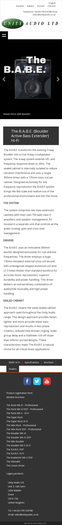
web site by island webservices (35, 523)
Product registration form (19, 393)
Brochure (48, 362)
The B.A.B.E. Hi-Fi (15, 453)
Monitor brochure (15, 397)
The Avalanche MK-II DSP (19, 457)
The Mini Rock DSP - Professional (23, 429)
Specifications (32, 362)
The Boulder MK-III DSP (18, 437)
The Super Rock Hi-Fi (17, 421)
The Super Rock (14, 417)
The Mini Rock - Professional (21, 425)
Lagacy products (14, 473)
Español (20, 5)
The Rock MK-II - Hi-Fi (17, 413)
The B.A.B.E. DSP (15, 449)
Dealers (13, 368)
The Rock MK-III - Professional (22, 405)
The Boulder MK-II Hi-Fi (18, 445)
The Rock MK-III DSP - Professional (24, 409)
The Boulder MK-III (16, 433)
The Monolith (13, 461)
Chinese (52, 5)
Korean (41, 5)
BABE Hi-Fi (14, 362)
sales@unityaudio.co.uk (44, 14)
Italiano (30, 5)
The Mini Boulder (15, 441)
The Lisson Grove (15, 465)
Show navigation (4, 35)
